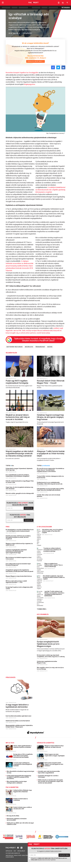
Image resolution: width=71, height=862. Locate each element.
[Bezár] (69, 844)
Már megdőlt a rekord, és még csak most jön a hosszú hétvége (50, 668)
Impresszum (9, 851)
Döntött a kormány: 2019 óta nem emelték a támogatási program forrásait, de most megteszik (18, 537)
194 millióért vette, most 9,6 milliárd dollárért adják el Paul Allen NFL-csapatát (52, 531)
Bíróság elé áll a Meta (13, 815)
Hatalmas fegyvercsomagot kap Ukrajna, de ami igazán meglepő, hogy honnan (50, 417)
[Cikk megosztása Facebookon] (53, 67)
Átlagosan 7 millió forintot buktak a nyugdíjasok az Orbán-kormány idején (51, 453)
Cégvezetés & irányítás (45, 743)
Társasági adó (40, 347)
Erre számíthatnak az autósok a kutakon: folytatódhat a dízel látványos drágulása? (18, 475)
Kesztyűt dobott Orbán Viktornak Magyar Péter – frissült (50, 382)
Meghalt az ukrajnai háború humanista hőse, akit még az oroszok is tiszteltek (18, 417)
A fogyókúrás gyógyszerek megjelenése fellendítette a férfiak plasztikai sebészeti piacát (20, 570)
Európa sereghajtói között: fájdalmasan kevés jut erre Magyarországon (48, 644)
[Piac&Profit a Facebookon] (18, 848)
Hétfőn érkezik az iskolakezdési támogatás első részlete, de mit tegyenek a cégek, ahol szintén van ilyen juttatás (50, 781)
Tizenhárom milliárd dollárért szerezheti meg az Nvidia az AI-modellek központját (52, 550)
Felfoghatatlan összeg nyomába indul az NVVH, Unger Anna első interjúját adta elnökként (50, 489)
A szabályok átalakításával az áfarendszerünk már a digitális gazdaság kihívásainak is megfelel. (50, 189)
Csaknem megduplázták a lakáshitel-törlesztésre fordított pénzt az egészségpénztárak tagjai (16, 551)
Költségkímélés (43, 614)
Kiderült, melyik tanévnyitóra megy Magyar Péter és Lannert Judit (20, 481)
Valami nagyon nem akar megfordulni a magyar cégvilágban (55, 755)
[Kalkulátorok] (59, 2)
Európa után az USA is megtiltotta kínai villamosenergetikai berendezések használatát (23, 756)
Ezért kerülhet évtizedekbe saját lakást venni (19, 716)
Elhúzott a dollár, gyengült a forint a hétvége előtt (20, 493)
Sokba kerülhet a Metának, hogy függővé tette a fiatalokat (22, 790)
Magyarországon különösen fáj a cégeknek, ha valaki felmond (19, 544)
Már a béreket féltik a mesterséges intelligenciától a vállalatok (17, 782)
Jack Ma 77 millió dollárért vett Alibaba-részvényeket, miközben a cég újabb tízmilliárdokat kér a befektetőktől (54, 593)
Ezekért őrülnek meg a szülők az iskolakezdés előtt (22, 808)
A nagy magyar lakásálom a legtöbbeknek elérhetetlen (17, 706)
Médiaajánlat (21, 851)
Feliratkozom (28, 508)
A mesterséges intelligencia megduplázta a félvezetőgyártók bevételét (22, 764)
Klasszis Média (10, 857)
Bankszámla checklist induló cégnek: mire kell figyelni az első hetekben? (54, 764)
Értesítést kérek (64, 855)
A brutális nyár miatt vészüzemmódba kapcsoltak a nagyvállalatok (49, 772)
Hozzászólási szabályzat (13, 853)
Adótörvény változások (14, 347)
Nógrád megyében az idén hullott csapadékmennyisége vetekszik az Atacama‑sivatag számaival (19, 453)
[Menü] (2, 2)
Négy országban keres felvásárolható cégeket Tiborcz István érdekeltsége (54, 565)
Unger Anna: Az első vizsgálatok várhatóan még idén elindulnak (19, 488)
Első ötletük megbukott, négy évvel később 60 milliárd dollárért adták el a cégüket (54, 577)
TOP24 (10, 465)
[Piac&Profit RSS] (21, 848)
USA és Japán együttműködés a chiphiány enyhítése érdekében (22, 746)
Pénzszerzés (10, 677)
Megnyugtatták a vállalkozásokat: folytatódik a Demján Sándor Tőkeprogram (19, 726)
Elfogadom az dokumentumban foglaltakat (49, 859)
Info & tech (10, 743)
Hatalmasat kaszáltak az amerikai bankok (18, 720)
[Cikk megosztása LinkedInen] (63, 67)
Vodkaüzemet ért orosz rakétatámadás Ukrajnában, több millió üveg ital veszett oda (50, 483)
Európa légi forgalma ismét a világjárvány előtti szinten (19, 587)
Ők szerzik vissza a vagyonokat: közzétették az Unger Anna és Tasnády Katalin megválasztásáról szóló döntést (50, 470)
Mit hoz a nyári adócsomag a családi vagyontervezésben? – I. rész (16, 581)
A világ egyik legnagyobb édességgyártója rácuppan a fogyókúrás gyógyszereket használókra (19, 777)
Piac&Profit (27, 33)
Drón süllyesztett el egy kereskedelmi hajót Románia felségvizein (18, 564)
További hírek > (42, 609)
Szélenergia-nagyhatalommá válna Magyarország (47, 662)
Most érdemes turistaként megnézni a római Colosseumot (18, 558)
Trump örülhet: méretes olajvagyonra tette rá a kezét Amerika (50, 476)
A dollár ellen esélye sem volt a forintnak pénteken (48, 495)
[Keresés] (67, 3)
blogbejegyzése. (29, 84)
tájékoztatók (17, 855)
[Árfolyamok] (63, 2)
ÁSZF (15, 851)
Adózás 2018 (29, 347)
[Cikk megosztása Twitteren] (58, 67)
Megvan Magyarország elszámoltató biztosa (19, 576)
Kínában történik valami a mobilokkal (20, 799)
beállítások (25, 855)
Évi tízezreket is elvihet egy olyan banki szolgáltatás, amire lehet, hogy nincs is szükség (51, 655)
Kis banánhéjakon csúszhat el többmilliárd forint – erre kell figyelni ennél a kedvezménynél (20, 530)
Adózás (49, 347)
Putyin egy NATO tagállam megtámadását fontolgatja (17, 382)
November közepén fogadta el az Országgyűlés (22, 72)
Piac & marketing (12, 787)
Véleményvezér (11, 353)
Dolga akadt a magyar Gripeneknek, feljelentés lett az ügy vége (19, 469)
